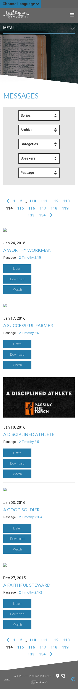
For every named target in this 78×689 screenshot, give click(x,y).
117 (43, 208)
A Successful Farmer (28, 325)
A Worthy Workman (27, 250)
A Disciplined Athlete (29, 434)
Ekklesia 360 (39, 682)
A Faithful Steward (26, 584)
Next (50, 215)
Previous (8, 201)
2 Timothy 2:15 (30, 257)
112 (55, 201)
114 (9, 208)
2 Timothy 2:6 (29, 333)
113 (66, 201)
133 (31, 215)
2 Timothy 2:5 (29, 441)
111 (44, 201)
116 (31, 208)
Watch (17, 289)
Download (17, 279)
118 (54, 208)
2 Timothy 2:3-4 (30, 517)
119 (65, 208)
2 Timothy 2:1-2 (30, 592)
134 (42, 215)
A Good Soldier (21, 509)
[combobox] (39, 115)
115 (20, 208)
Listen (17, 268)
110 (32, 201)
